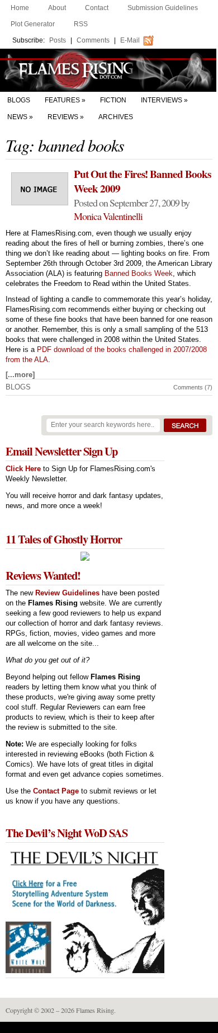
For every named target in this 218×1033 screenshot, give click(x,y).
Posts (57, 40)
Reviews (63, 117)
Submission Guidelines (162, 8)
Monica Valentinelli (108, 216)
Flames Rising (109, 70)
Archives (115, 117)
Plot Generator (33, 24)
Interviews (161, 100)
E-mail (130, 40)
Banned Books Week (139, 273)
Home (20, 8)
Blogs (18, 100)
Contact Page (56, 791)
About (57, 8)
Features (62, 100)
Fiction (113, 100)
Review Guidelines (67, 593)
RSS (81, 24)
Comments (93, 40)
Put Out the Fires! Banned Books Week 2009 (142, 181)
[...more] (20, 374)
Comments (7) (192, 387)
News (17, 117)
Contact (96, 8)
